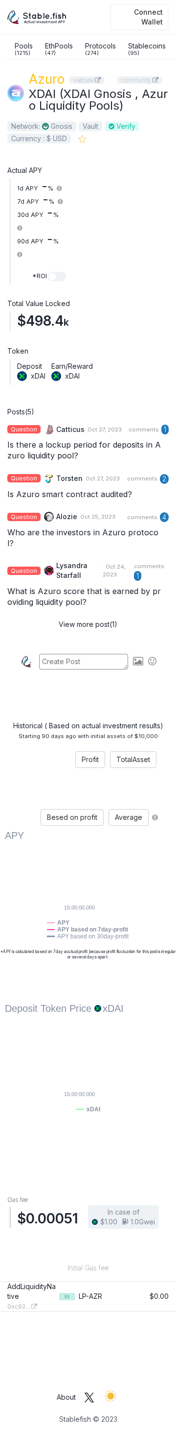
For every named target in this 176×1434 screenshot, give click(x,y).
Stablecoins (147, 49)
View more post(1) (88, 624)
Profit (90, 759)
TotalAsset (133, 759)
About (66, 1397)
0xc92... (19, 1306)
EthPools (59, 49)
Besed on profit (72, 817)
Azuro (47, 79)
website (84, 80)
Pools (24, 49)
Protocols (100, 49)
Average (128, 817)
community (137, 80)
